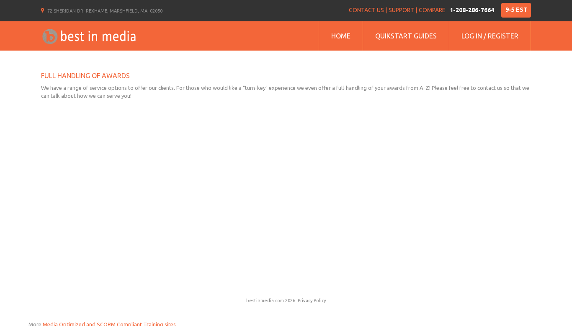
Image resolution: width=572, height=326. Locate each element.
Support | (403, 10)
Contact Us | (368, 10)
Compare (432, 10)
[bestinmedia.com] (88, 36)
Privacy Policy (312, 300)
